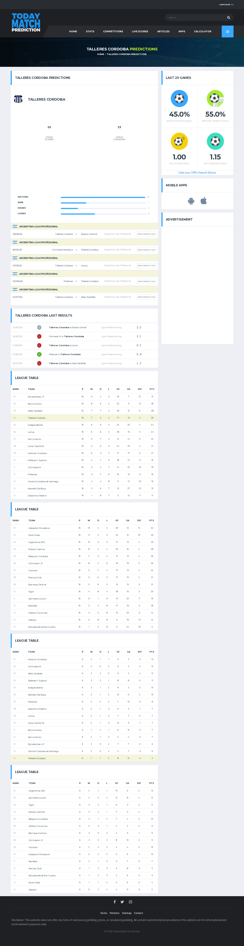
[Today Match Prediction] (25, 21)
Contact (138, 913)
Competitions (113, 31)
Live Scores (140, 31)
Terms (103, 913)
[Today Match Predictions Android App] (191, 202)
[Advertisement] (84, 170)
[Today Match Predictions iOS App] (204, 202)
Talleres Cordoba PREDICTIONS (127, 54)
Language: (226, 4)
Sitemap (127, 913)
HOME (73, 31)
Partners (115, 913)
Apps (181, 31)
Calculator (202, 31)
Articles (163, 31)
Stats (90, 31)
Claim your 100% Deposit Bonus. (197, 172)
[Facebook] (115, 902)
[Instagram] (131, 902)
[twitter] (122, 902)
